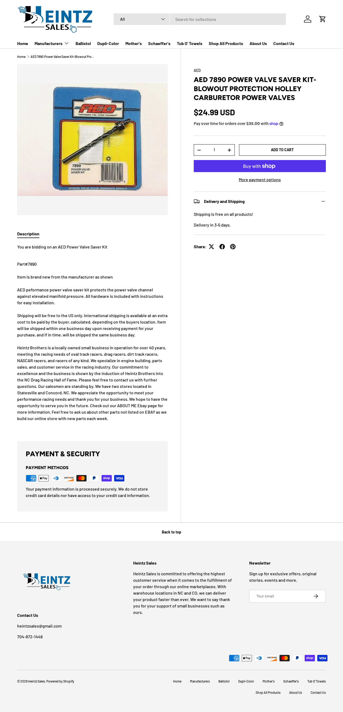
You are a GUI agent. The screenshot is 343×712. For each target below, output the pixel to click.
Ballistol (83, 43)
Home (22, 43)
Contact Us (283, 43)
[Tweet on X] (211, 246)
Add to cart (282, 149)
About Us (258, 43)
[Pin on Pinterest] (233, 246)
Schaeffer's (159, 43)
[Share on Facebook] (222, 246)
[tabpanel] (92, 336)
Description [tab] (28, 233)
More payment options (260, 179)
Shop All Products (226, 43)
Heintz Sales (36, 681)
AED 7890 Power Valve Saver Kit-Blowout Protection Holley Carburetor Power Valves (63, 56)
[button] (323, 19)
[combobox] (200, 19)
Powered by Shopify (60, 681)
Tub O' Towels (189, 43)
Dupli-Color (108, 43)
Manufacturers (48, 43)
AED (197, 70)
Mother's (133, 43)
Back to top (171, 532)
